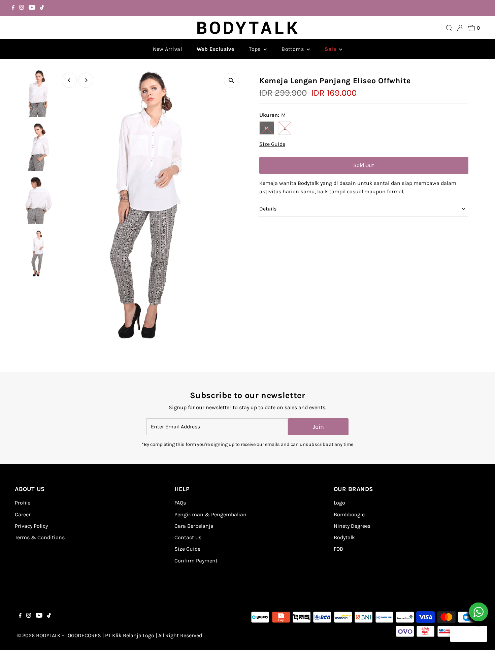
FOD (338, 549)
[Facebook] (13, 8)
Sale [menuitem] (331, 49)
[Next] (85, 80)
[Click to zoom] (231, 80)
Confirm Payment (196, 560)
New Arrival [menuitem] (167, 49)
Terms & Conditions (40, 537)
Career (23, 514)
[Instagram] (22, 8)
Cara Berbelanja (193, 526)
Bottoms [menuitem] (293, 49)
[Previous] (69, 80)
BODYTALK (48, 635)
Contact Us (187, 537)
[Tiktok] (41, 8)
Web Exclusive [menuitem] (215, 49)
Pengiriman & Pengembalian (210, 514)
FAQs (180, 502)
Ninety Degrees (352, 526)
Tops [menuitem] (255, 49)
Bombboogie (349, 514)
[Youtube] (32, 8)
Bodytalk (344, 537)
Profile (22, 502)
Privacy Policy (31, 526)
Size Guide (272, 144)
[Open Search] (449, 28)
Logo (339, 502)
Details (267, 208)
